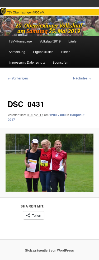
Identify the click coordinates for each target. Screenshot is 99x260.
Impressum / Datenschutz (27, 62)
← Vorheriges (18, 78)
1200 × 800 (57, 114)
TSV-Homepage (20, 41)
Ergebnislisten (43, 51)
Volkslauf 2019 (50, 41)
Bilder (65, 51)
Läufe (72, 41)
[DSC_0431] (49, 163)
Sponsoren (60, 62)
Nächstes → (82, 78)
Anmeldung (17, 51)
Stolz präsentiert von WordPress (49, 250)
